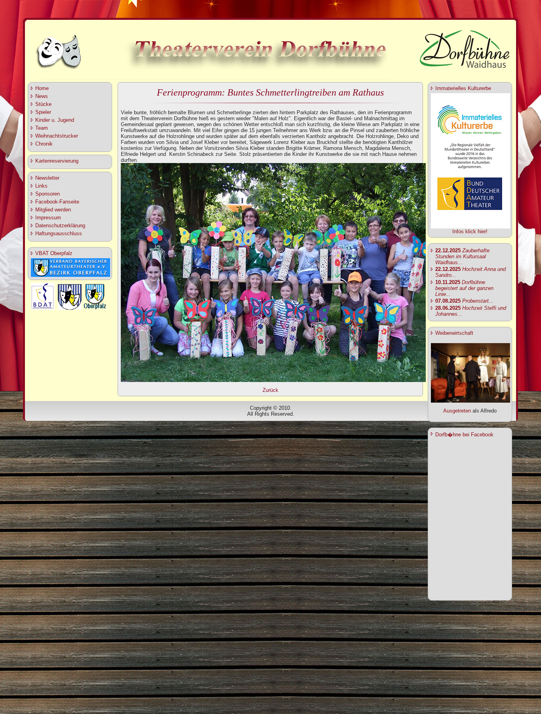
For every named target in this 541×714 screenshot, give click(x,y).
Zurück (270, 390)
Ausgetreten (457, 411)
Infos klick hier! (470, 231)
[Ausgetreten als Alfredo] (470, 401)
